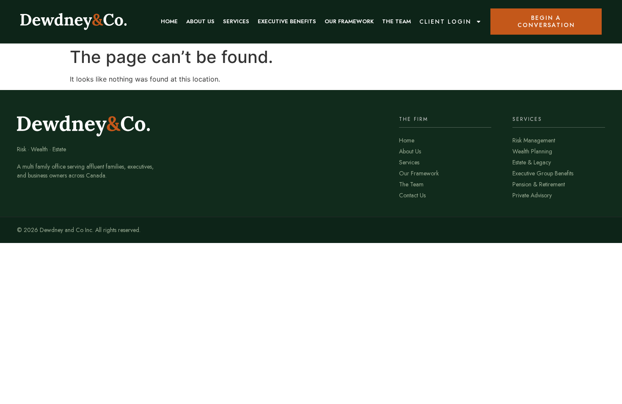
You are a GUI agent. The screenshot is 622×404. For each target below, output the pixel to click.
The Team (396, 21)
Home (169, 21)
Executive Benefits (287, 21)
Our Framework (349, 21)
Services (236, 21)
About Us (200, 21)
